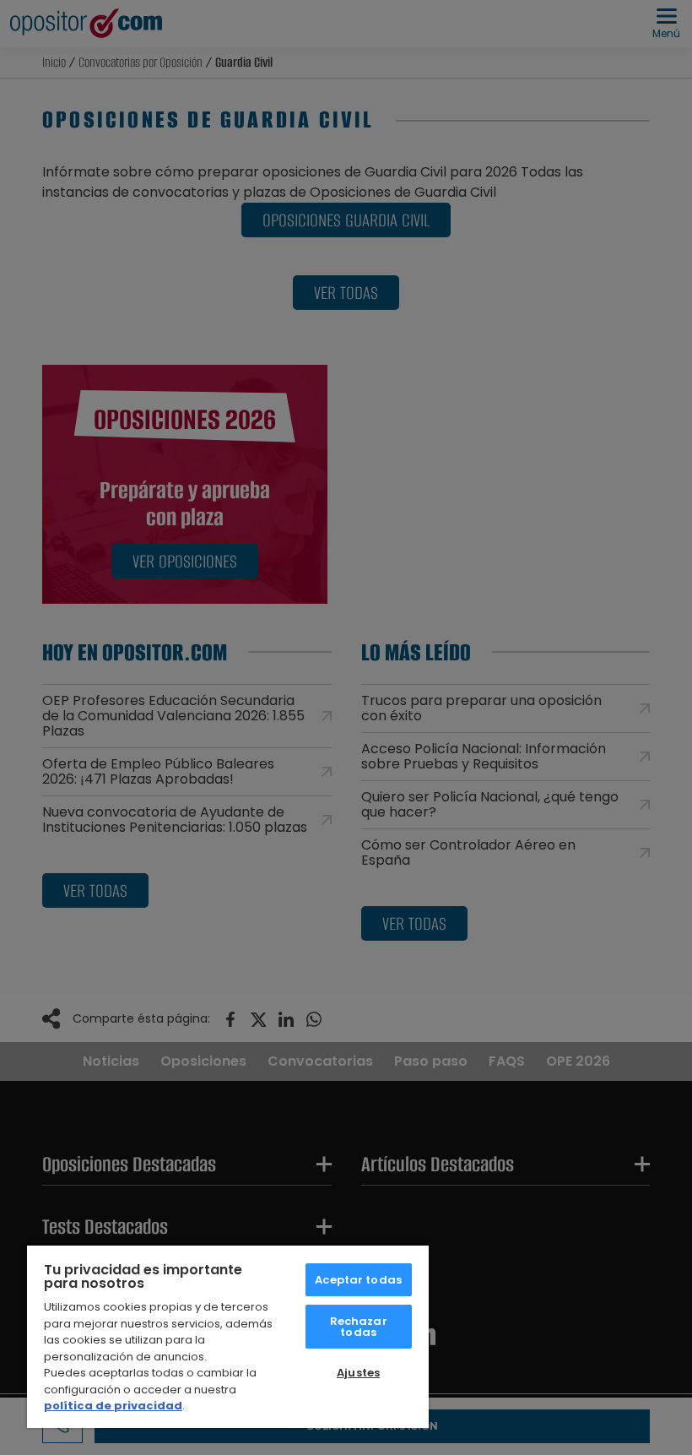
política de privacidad (113, 1406)
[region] (228, 1336)
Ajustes (358, 1373)
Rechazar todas (358, 1326)
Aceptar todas (358, 1280)
